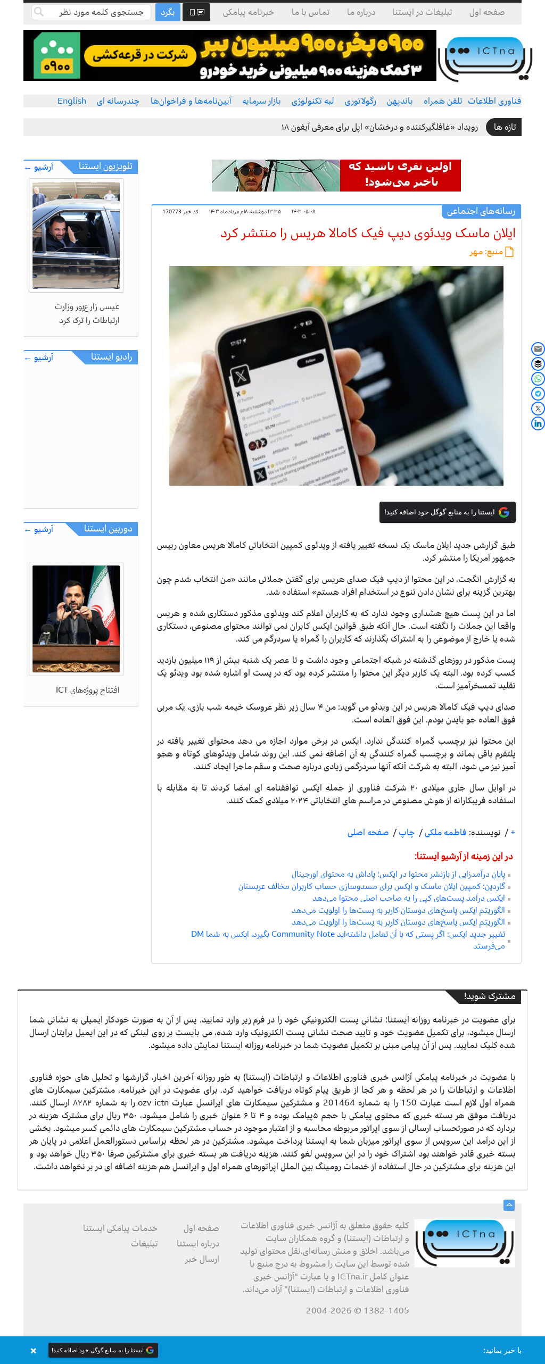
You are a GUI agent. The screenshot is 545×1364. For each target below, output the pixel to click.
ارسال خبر (202, 1259)
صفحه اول (487, 12)
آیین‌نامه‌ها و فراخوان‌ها (191, 101)
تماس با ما (311, 12)
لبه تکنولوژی (313, 101)
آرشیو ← (38, 167)
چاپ (406, 832)
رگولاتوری (360, 101)
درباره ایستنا (198, 1244)
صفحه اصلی (368, 832)
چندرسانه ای (118, 101)
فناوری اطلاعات (495, 101)
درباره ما (361, 12)
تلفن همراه (443, 101)
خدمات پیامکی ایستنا (120, 1228)
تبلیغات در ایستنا (422, 12)
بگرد (168, 12)
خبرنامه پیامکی (249, 12)
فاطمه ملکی (445, 832)
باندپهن (400, 101)
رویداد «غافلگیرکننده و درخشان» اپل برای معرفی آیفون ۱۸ (380, 127)
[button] (272, 1350)
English (71, 101)
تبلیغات (144, 1244)
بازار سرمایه (261, 101)
